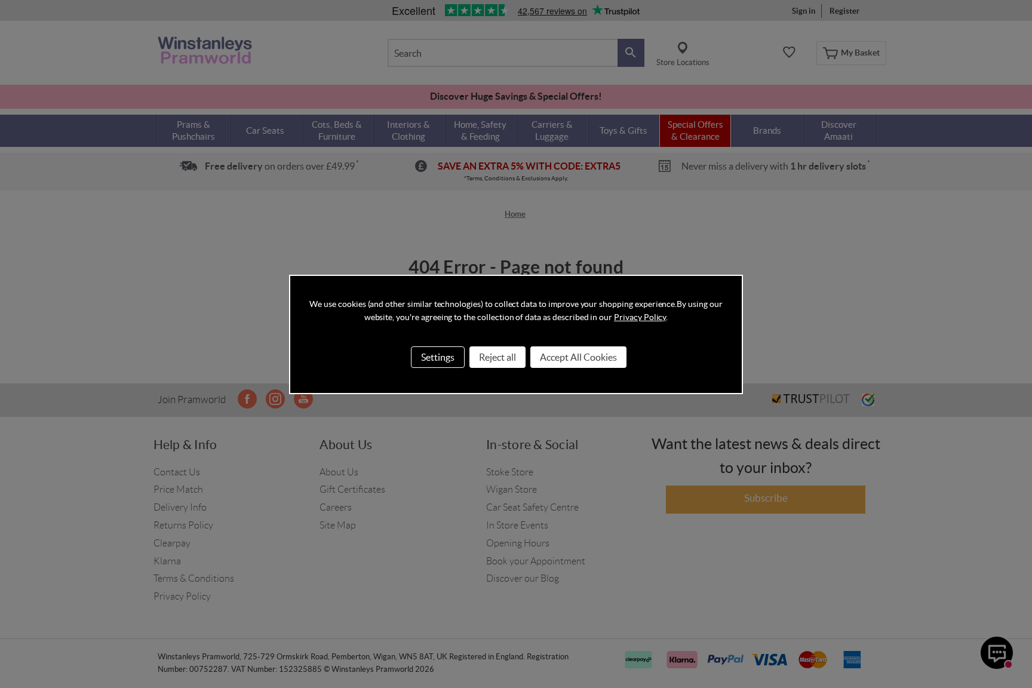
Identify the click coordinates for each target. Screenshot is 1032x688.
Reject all (497, 357)
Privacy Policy (640, 317)
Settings (437, 357)
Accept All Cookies (578, 357)
